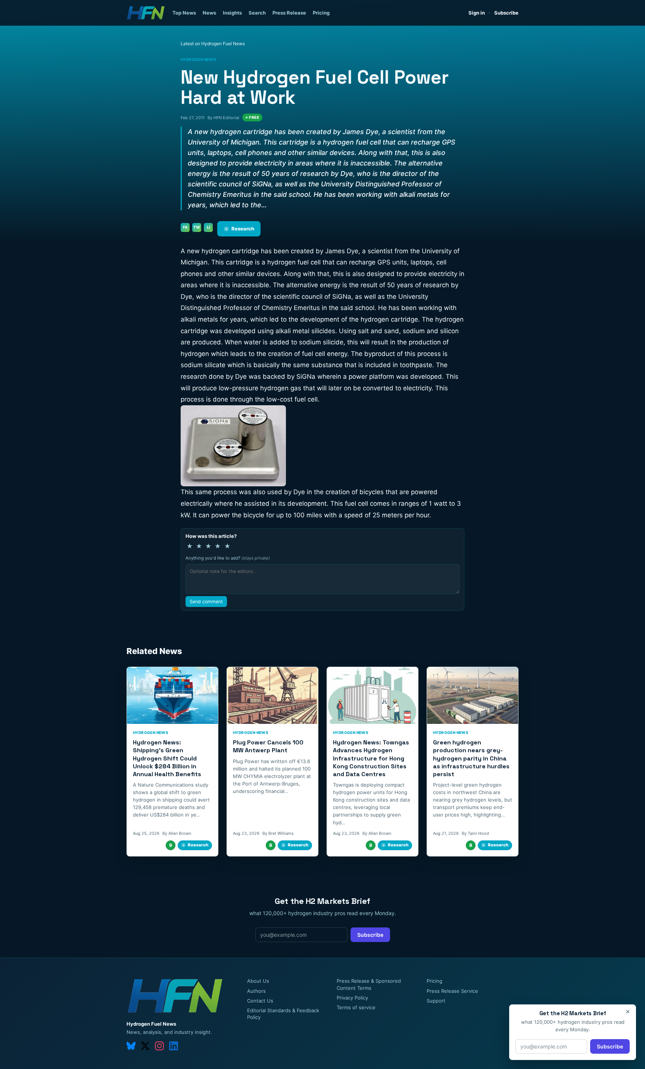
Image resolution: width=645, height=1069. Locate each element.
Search (257, 13)
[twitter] (145, 1045)
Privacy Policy (352, 998)
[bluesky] (131, 1045)
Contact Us (260, 1001)
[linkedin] (173, 1045)
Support (436, 1001)
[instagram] (159, 1045)
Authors (256, 991)
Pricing (321, 13)
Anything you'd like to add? (228, 558)
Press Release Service (452, 991)
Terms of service (356, 1007)
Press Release (289, 13)
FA (185, 227)
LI (208, 227)
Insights (232, 13)
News (209, 13)
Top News (184, 13)
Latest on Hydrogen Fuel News (213, 43)
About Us (258, 981)
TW (196, 227)
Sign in (476, 13)
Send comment (206, 601)
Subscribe (506, 13)
